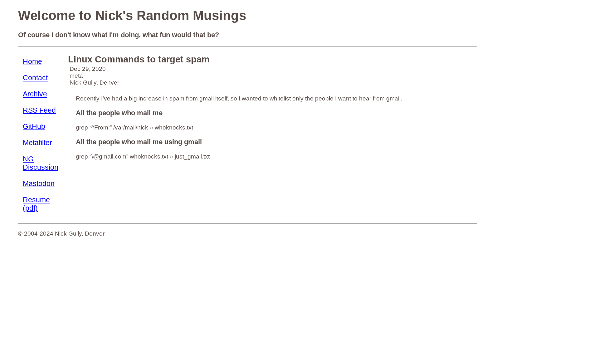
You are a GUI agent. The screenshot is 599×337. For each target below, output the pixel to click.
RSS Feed (39, 110)
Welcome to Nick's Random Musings (132, 15)
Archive (35, 94)
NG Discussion (40, 163)
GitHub (34, 126)
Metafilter (37, 143)
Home (32, 61)
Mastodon (39, 183)
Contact (35, 78)
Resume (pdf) (36, 204)
